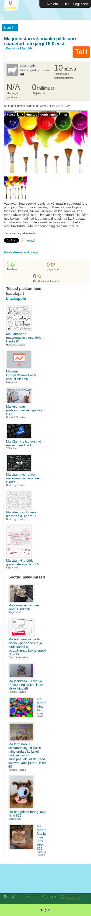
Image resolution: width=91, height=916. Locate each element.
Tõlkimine (11, 448)
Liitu (66, 4)
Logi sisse (81, 4)
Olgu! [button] (45, 910)
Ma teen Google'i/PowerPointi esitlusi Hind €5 (21, 375)
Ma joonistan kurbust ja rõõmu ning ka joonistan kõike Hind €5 (25, 684)
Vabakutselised (14, 10)
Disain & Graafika (15, 417)
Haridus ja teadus (15, 344)
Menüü (8, 27)
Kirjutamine (12, 382)
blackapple (28, 66)
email (31, 240)
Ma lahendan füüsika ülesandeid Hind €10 (21, 514)
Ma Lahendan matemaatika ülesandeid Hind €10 (24, 337)
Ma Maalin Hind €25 (41, 704)
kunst (11, 114)
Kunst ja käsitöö (19, 48)
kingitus (31, 114)
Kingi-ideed (14, 612)
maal (64, 114)
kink (20, 114)
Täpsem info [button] (70, 897)
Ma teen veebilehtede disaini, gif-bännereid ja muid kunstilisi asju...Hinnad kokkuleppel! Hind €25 (27, 646)
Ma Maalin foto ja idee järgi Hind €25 (41, 837)
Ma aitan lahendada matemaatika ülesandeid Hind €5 (24, 478)
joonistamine (48, 114)
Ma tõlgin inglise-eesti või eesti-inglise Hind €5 (24, 443)
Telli (81, 52)
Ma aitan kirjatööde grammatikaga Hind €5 (22, 562)
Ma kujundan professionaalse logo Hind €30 (25, 410)
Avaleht (52, 4)
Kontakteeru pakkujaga (21, 252)
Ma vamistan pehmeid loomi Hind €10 (24, 607)
